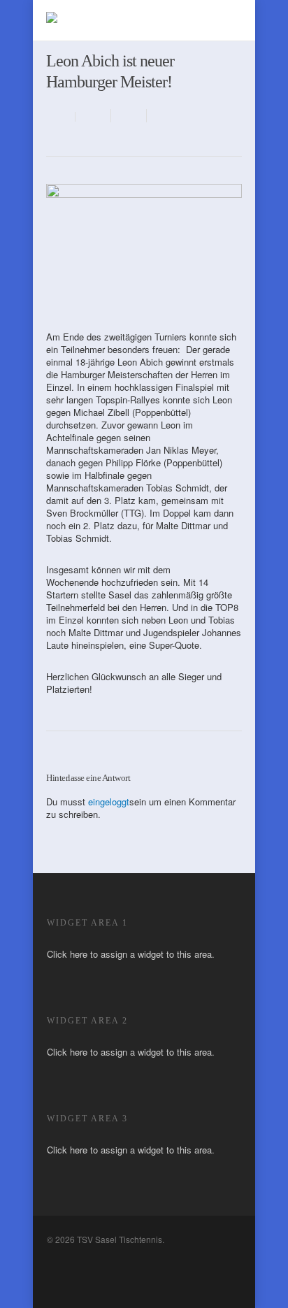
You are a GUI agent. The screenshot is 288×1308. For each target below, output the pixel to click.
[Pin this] (162, 115)
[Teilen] (93, 115)
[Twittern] (129, 115)
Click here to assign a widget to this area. (131, 954)
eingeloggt (108, 801)
